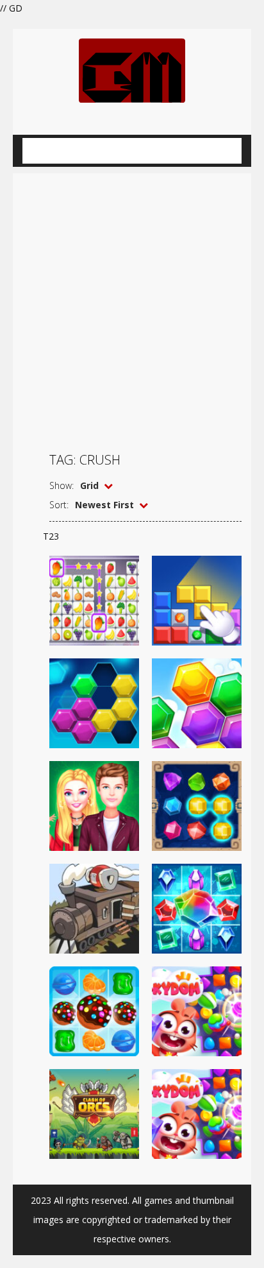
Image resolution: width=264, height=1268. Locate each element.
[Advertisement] (132, 305)
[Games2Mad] (132, 70)
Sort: (59, 505)
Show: (61, 485)
